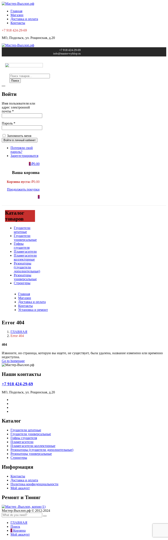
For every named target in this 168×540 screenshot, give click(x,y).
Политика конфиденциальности (34, 484)
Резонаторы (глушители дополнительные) (27, 267)
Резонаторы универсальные (25, 277)
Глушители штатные (22, 230)
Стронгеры (22, 283)
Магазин (16, 15)
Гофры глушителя (22, 245)
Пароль (8, 123)
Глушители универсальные (25, 238)
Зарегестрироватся (24, 156)
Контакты (17, 23)
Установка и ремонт (33, 310)
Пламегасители (25, 251)
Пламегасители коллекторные (25, 257)
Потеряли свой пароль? (21, 150)
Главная (16, 11)
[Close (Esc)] (3, 86)
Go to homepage (13, 361)
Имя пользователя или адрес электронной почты (18, 107)
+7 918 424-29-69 (17, 384)
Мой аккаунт (20, 488)
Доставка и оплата (24, 19)
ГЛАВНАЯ (18, 332)
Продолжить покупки (23, 189)
